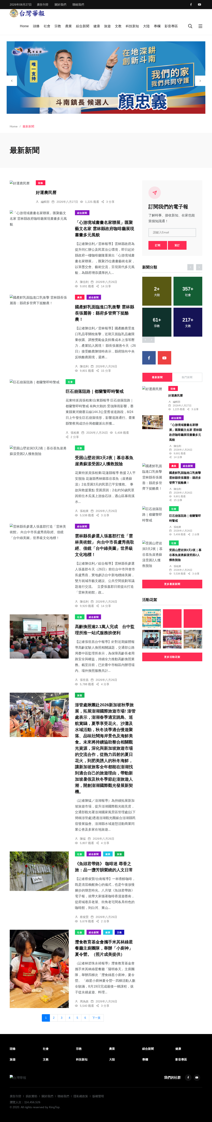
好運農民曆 (46, 192)
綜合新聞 (82, 26)
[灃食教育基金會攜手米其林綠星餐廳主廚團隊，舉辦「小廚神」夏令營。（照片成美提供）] (39, 969)
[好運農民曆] (20, 183)
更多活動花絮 (172, 656)
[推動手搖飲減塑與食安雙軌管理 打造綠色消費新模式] (151, 618)
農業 (68, 26)
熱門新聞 (187, 377)
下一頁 (96, 1017)
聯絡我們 (78, 4)
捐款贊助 (31, 1096)
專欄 (157, 26)
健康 (96, 26)
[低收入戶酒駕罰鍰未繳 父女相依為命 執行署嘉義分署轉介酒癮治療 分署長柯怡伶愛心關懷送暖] (193, 618)
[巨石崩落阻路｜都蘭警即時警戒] (34, 382)
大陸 (146, 26)
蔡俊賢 (84, 917)
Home (24, 26)
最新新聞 (157, 377)
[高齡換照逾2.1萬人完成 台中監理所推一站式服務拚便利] (39, 636)
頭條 (36, 26)
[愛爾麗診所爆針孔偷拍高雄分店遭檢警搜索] (193, 639)
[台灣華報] (27, 13)
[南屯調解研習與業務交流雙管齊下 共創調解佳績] (151, 639)
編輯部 (45, 201)
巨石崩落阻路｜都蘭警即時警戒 (95, 391)
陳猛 (83, 838)
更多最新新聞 (172, 584)
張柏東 (75, 432)
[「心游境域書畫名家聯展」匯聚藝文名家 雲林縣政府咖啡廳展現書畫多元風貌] (39, 218)
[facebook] (191, 4)
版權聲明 (98, 1096)
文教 (118, 26)
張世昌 (84, 680)
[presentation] (12, 81)
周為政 (84, 1001)
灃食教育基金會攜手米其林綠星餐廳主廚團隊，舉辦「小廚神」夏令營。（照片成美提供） (104, 948)
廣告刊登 (42, 4)
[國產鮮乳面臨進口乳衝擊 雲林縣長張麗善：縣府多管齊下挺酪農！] (39, 300)
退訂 (177, 245)
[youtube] (199, 4)
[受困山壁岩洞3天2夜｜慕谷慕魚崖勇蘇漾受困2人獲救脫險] (39, 451)
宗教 (57, 26)
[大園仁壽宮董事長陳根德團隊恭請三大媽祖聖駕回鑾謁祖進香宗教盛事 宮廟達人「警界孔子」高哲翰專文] (172, 618)
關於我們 (60, 4)
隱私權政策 (80, 1096)
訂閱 (157, 245)
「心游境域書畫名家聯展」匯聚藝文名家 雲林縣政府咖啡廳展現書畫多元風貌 (104, 228)
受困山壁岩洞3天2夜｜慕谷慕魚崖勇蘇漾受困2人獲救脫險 (185, 555)
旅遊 (107, 26)
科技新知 (132, 26)
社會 (47, 26)
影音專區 (171, 26)
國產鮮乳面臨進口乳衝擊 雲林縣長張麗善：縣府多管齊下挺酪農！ (104, 313)
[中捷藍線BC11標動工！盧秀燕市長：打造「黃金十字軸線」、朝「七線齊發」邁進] (172, 639)
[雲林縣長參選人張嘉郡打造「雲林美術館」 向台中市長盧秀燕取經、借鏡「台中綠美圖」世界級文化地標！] (39, 532)
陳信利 (84, 282)
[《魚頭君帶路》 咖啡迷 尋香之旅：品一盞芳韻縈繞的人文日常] (39, 871)
